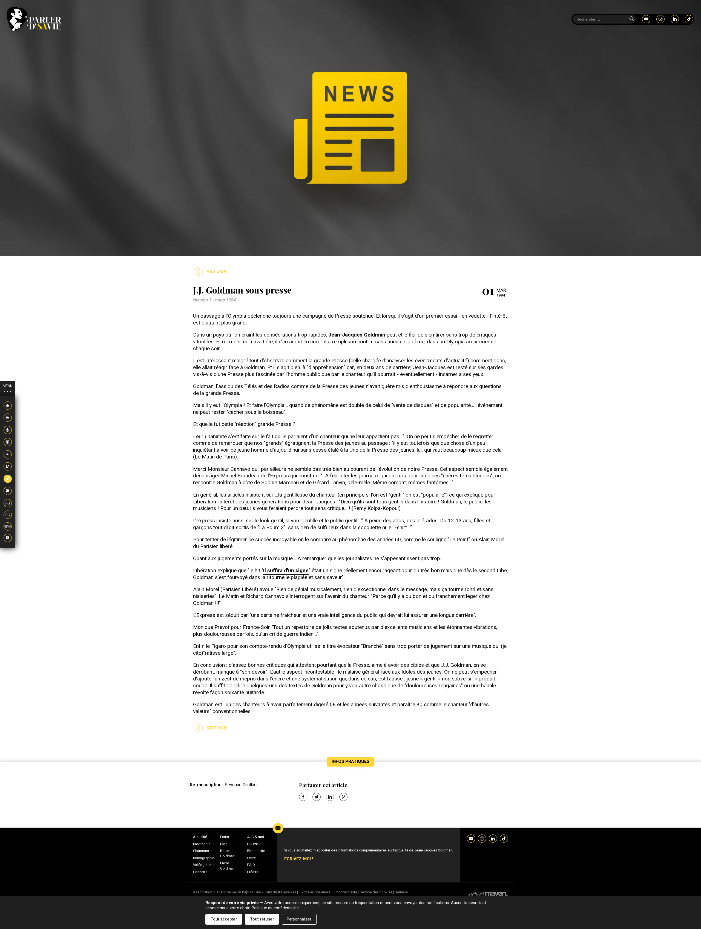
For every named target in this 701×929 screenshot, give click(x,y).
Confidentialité (345, 892)
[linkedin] (675, 19)
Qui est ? (254, 844)
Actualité (200, 836)
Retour (217, 271)
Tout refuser (262, 919)
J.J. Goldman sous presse (242, 290)
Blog (224, 844)
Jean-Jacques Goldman (356, 335)
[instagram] (660, 19)
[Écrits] (8, 479)
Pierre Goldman (227, 866)
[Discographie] (8, 442)
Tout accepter (224, 919)
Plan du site (256, 850)
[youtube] (646, 19)
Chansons (201, 850)
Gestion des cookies (376, 892)
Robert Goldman (227, 853)
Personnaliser (299, 919)
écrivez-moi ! (298, 859)
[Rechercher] (631, 19)
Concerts (200, 872)
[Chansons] (8, 430)
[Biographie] (8, 418)
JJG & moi (255, 836)
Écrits (224, 836)
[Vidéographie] (8, 454)
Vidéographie (203, 864)
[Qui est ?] (8, 538)
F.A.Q (251, 864)
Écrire (251, 858)
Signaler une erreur (315, 892)
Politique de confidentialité (275, 908)
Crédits (252, 872)
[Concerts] (8, 466)
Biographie (201, 844)
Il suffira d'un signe (286, 570)
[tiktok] (689, 19)
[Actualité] (8, 406)
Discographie (203, 858)
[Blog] (8, 491)
